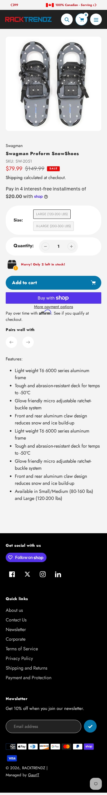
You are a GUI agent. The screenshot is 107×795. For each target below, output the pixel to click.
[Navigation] (96, 19)
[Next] (95, 5)
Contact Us (16, 619)
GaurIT (33, 775)
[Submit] (90, 726)
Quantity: (24, 245)
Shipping (14, 177)
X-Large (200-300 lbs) (53, 226)
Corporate (15, 639)
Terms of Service (22, 648)
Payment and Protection (28, 677)
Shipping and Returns (26, 668)
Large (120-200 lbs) (52, 214)
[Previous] (11, 5)
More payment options (53, 307)
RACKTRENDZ (33, 768)
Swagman (14, 146)
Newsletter (16, 629)
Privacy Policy (19, 658)
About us (14, 610)
